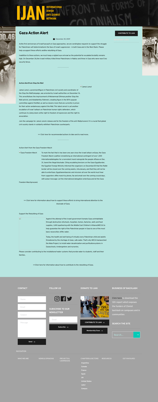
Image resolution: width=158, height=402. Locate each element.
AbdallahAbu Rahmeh (40, 100)
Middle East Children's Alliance (85, 225)
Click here (117, 298)
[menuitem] (89, 363)
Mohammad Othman (57, 97)
